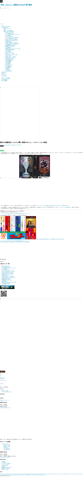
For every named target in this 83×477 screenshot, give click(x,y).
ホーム (3, 25)
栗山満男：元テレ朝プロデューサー (12, 40)
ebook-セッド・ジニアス (10, 53)
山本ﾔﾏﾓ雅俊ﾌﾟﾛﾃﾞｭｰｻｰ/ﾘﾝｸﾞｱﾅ (11, 44)
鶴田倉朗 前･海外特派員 (10, 45)
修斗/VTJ (13, 474)
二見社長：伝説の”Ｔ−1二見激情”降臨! (12, 43)
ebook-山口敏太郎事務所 (10, 49)
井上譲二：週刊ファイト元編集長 (11, 39)
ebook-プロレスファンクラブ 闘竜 (11, 54)
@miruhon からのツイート (4, 400)
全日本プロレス (17, 474)
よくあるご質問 (4, 465)
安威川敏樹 (27, 474)
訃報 (44, 474)
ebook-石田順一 (8, 62)
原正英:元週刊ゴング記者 (10, 57)
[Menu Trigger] (1, 1)
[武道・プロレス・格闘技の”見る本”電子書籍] (16, 5)
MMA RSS (5, 447)
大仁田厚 (20, 474)
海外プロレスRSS (7, 446)
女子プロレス (4, 75)
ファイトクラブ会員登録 (6, 463)
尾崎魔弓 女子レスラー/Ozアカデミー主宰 (13, 48)
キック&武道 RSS (7, 448)
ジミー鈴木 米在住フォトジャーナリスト (13, 34)
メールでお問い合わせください (5, 407)
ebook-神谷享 (8, 63)
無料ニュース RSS (7, 444)
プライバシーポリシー (6, 464)
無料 (4, 29)
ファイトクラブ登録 (6, 77)
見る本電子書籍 (4, 27)
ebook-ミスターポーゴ (9, 32)
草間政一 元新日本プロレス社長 (11, 42)
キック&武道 (4, 74)
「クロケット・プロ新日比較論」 (65, 207)
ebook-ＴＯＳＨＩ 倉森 (9, 52)
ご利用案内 (4, 462)
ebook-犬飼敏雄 (8, 61)
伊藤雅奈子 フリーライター (10, 46)
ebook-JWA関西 (8, 51)
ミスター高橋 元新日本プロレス (11, 38)
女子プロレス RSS (7, 449)
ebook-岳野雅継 (8, 60)
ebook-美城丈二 (8, 50)
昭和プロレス (38, 474)
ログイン (2, 378)
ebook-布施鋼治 (8, 35)
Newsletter (3, 461)
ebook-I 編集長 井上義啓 (10, 33)
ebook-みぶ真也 (8, 55)
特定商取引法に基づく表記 (6, 467)
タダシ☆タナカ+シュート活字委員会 (12, 37)
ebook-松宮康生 (8, 41)
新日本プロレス (34, 474)
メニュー (1, 23)
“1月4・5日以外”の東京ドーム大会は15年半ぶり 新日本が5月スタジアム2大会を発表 (14, 241)
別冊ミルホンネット (7, 28)
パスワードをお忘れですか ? (7, 391)
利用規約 (3, 466)
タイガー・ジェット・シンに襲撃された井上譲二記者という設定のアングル (49, 205)
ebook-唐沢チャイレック (10, 58)
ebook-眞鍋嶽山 (8, 47)
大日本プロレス (24, 474)
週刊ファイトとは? (5, 469)
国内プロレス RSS (7, 445)
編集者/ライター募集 (5, 468)
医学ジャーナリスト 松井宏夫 (11, 56)
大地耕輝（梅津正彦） (9, 59)
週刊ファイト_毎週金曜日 (8, 30)
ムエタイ (8, 474)
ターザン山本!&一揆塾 (9, 36)
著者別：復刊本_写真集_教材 (9, 31)
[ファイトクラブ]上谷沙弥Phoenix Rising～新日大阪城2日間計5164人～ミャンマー (16, 213)
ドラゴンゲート (5, 474)
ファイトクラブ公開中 (6, 26)
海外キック (41, 474)
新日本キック (30, 474)
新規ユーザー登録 (5, 390)
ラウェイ (11, 474)
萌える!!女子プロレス (9, 64)
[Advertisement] (41, 16)
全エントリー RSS (5, 443)
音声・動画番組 (4, 80)
